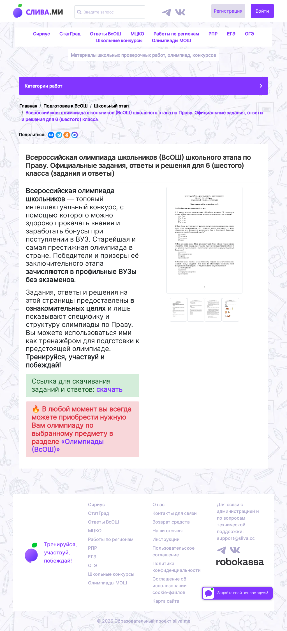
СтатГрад (69, 33)
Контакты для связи (174, 513)
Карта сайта (165, 601)
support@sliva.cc (236, 538)
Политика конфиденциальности (176, 567)
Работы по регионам (176, 33)
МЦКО (137, 33)
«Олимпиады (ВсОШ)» (68, 445)
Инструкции (166, 539)
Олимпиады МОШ (171, 40)
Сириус (41, 33)
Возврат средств (171, 522)
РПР (213, 33)
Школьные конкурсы (119, 40)
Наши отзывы (167, 530)
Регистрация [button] (228, 11)
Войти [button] (262, 11)
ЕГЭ (231, 33)
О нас (158, 504)
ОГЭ (249, 33)
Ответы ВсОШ (105, 33)
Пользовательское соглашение (173, 551)
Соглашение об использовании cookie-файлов (169, 585)
